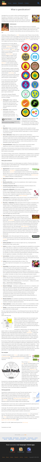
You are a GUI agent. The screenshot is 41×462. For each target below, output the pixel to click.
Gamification (16, 438)
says (29, 331)
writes (5, 416)
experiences (11, 439)
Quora (13, 49)
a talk (18, 35)
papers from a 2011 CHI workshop (9, 419)
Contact (27, 3)
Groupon (5, 239)
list (29, 413)
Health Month (33, 369)
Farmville (12, 171)
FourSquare (8, 46)
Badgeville (16, 398)
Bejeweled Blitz (34, 199)
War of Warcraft (25, 226)
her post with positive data (18, 357)
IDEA (25, 434)
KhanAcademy (9, 53)
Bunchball (21, 398)
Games (15, 3)
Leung (15, 355)
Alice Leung (11, 72)
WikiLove (4, 62)
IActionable (29, 332)
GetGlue (5, 399)
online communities (19, 439)
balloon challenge (23, 195)
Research (20, 3)
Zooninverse (11, 220)
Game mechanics (6, 438)
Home (3, 457)
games (5, 439)
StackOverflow (7, 49)
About (9, 3)
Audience (34, 439)
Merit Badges (23, 438)
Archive (21, 457)
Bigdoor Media (26, 398)
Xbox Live (28, 39)
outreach (28, 439)
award (36, 438)
